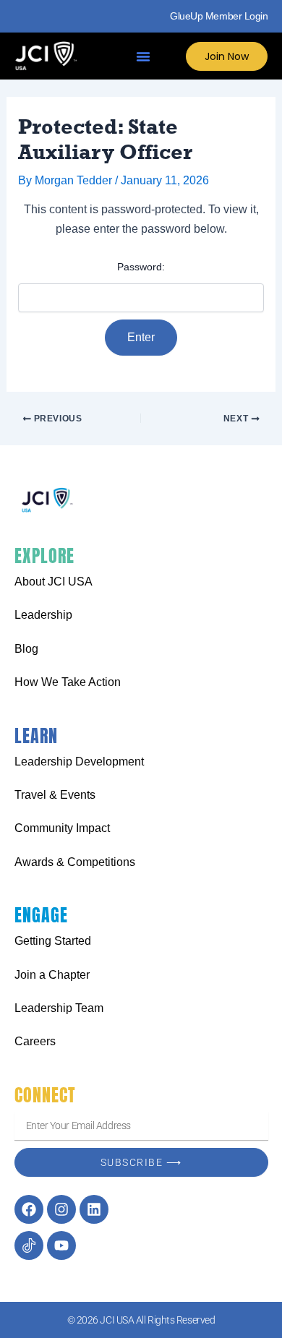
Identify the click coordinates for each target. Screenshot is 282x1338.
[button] (143, 56)
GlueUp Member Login (219, 16)
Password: (141, 267)
